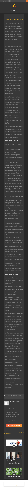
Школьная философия (21, 433)
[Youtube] (3, 1)
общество (8, 398)
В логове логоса (7, 433)
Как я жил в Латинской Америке (14, 476)
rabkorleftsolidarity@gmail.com (14, 485)
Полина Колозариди (15, 401)
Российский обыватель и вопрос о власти (14, 449)
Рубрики (10, 14)
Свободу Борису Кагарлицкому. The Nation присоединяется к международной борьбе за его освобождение (14, 462)
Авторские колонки (16, 14)
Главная (5, 14)
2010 (23, 14)
